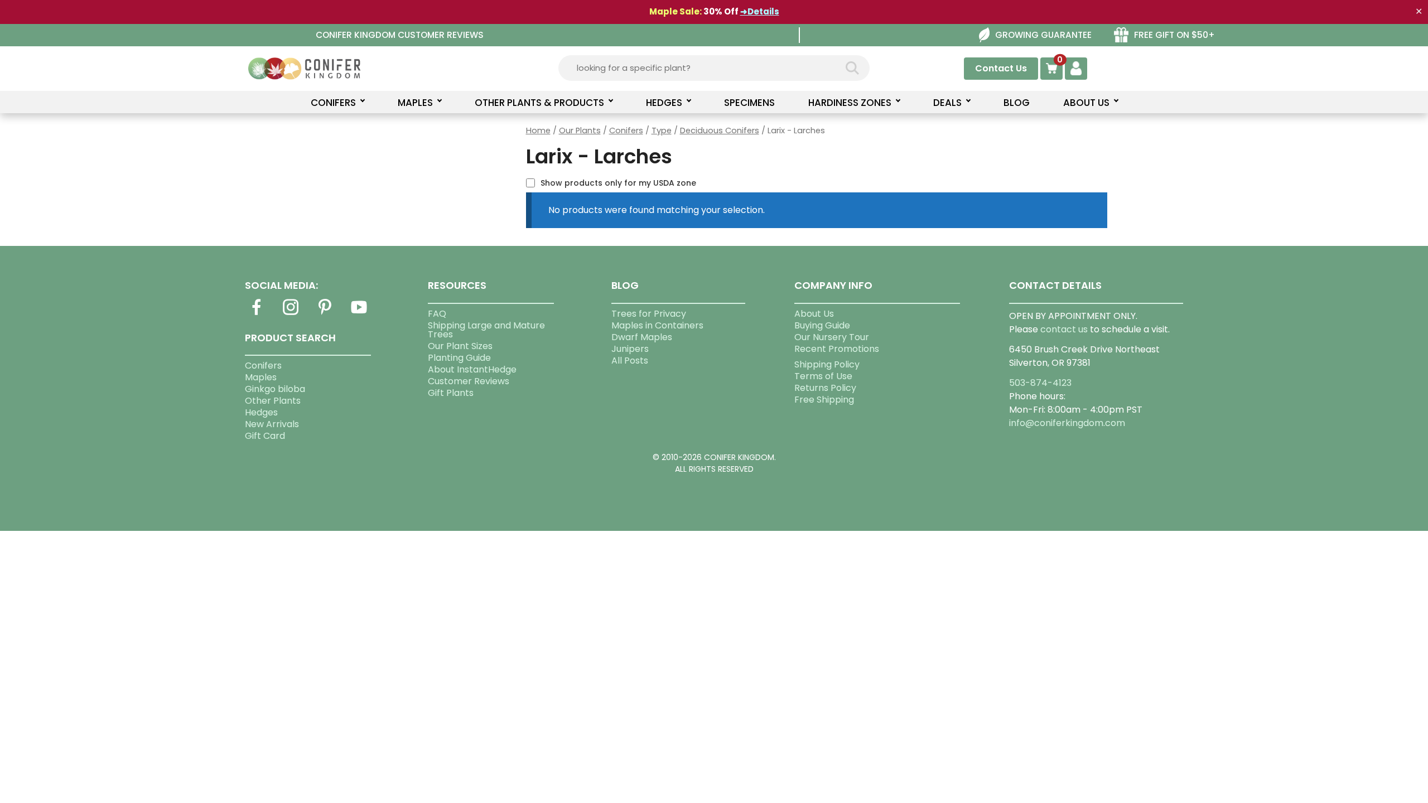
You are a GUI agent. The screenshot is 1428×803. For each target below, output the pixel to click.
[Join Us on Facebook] (256, 313)
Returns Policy (825, 387)
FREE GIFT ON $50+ (1174, 35)
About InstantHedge (472, 369)
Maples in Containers (657, 325)
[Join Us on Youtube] (359, 313)
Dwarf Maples (641, 337)
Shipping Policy (827, 364)
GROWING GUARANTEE (1043, 35)
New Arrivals (272, 424)
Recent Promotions (836, 348)
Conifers (626, 130)
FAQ (437, 313)
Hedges (261, 412)
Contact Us (1001, 68)
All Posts (629, 360)
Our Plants (580, 130)
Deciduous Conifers (719, 130)
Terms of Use (823, 376)
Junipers (630, 348)
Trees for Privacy (648, 313)
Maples (261, 377)
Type (662, 130)
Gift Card (265, 435)
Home (538, 130)
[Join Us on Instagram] (290, 313)
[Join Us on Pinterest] (324, 313)
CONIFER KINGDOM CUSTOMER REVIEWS (400, 35)
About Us (814, 313)
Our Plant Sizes (460, 346)
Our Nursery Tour (831, 337)
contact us (1064, 329)
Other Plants (273, 400)
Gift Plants (451, 392)
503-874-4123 (1040, 382)
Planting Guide (459, 357)
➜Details (759, 11)
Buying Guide (822, 325)
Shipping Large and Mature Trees (486, 330)
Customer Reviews (468, 381)
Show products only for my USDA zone (618, 182)
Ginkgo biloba (275, 389)
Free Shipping (824, 399)
